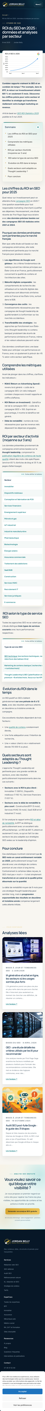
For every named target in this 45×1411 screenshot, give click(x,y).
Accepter (22, 1391)
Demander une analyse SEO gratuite (22, 1211)
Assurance (8, 1315)
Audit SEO (8, 1273)
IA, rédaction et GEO (11, 1282)
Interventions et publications (14, 1356)
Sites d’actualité (10, 1332)
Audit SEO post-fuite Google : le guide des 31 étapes (21, 1127)
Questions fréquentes (12, 1352)
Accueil (5, 15)
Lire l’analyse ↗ (11, 1004)
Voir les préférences (22, 1405)
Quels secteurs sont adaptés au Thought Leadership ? (22, 170)
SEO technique (10, 656)
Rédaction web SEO (11, 1265)
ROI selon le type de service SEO (23, 158)
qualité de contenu (17, 727)
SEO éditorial (9, 1269)
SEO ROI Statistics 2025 (28, 113)
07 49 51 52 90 (9, 1368)
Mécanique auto (10, 1319)
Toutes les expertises (12, 1302)
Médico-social (9, 1323)
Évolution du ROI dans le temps (22, 163)
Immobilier (8, 1310)
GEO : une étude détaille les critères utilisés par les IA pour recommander (22, 1051)
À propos (7, 1343)
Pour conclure (14, 176)
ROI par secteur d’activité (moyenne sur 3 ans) (19, 151)
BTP (5, 1306)
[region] (22, 541)
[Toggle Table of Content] (38, 127)
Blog (5, 1348)
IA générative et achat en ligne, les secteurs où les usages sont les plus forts (22, 978)
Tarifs (6, 1290)
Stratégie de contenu (11, 1286)
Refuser (22, 1398)
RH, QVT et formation (12, 1327)
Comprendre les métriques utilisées (20, 143)
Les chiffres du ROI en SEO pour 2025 (22, 135)
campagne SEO (23, 201)
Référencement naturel (12, 1277)
